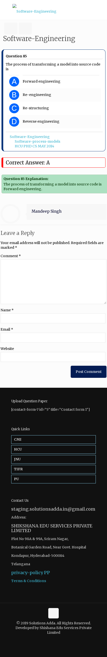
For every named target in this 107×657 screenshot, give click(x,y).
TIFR (18, 469)
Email (6, 329)
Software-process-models (37, 141)
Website (7, 348)
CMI (17, 439)
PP (47, 572)
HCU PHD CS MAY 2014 (34, 146)
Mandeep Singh (46, 211)
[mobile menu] (100, 10)
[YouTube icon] (56, 639)
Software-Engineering (30, 137)
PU (16, 479)
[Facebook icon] (51, 639)
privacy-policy (27, 572)
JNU (17, 459)
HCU (18, 449)
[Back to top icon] (53, 613)
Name (7, 310)
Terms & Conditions (28, 581)
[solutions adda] (53, 9)
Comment (10, 256)
